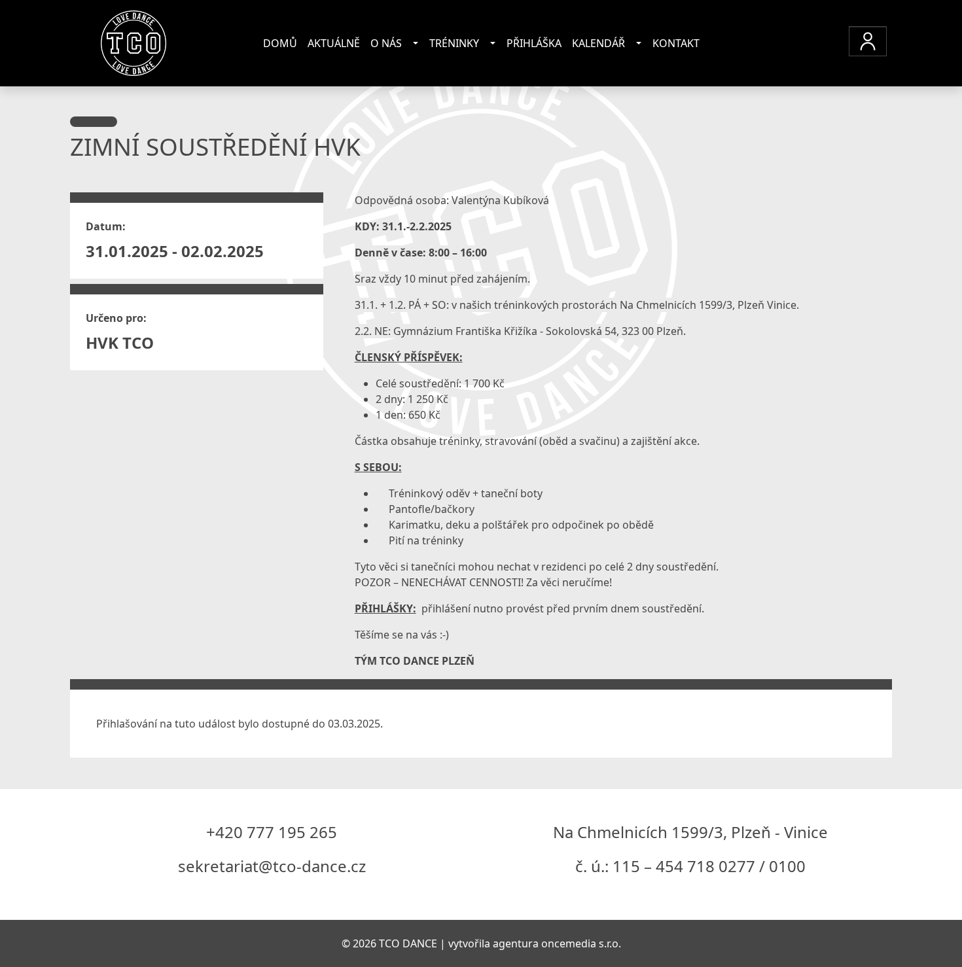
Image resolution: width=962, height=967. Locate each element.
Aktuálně (334, 43)
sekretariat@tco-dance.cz (272, 866)
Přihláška (534, 43)
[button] (868, 41)
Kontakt (676, 43)
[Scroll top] (925, 930)
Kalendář (598, 43)
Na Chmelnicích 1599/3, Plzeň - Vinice (690, 832)
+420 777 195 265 (271, 832)
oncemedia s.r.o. (581, 943)
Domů (280, 43)
